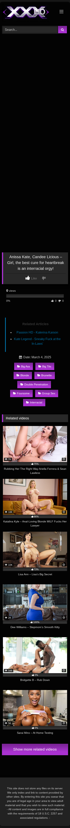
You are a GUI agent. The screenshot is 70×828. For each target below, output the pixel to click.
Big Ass (25, 366)
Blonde (24, 375)
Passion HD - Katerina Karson (37, 332)
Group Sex (48, 393)
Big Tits (46, 366)
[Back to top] (58, 816)
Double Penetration (36, 384)
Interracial (36, 402)
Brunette (46, 375)
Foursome (23, 393)
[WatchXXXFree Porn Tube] (28, 13)
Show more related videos (35, 749)
